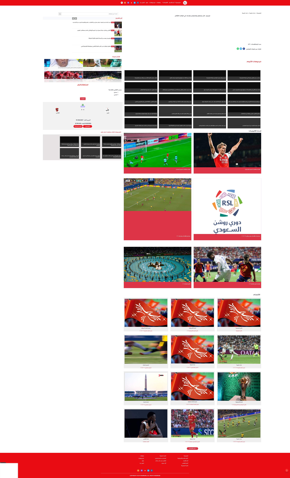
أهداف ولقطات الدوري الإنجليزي (252, 169)
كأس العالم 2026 (186, 283)
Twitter (241, 49)
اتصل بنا (142, 2)
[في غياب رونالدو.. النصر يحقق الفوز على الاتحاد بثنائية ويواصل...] (210, 124)
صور (147, 2)
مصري (116, 92)
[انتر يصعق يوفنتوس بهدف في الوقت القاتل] (210, 112)
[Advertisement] (201, 55)
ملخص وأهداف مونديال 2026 (183, 236)
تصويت (83, 98)
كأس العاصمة (239, 328)
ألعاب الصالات (146, 441)
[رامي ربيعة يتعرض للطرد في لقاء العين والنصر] (175, 112)
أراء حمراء (163, 463)
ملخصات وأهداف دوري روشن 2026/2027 (251, 236)
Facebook (244, 49)
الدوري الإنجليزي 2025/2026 (192, 367)
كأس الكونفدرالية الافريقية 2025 (239, 404)
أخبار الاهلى (185, 463)
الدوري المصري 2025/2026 (145, 367)
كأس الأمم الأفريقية (183, 458)
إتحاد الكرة (145, 402)
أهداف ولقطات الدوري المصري (183, 169)
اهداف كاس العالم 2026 (254, 283)
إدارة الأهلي (146, 439)
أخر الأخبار (171, 2)
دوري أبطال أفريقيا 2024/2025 (192, 404)
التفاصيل (87, 126)
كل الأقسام (192, 448)
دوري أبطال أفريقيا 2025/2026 (146, 330)
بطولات (158, 2)
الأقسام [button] (165, 2)
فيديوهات (152, 2)
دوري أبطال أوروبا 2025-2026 (239, 367)
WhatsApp (238, 49)
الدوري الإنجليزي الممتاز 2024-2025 (192, 441)
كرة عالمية (252, 13)
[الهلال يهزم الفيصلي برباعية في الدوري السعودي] (90, 154)
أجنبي (116, 94)
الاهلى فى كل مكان (160, 460)
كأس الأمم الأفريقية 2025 (192, 330)
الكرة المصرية (184, 465)
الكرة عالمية (163, 456)
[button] (73, 18)
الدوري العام (146, 365)
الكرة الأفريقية (192, 328)
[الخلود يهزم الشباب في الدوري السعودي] (244, 124)
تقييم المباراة (78, 126)
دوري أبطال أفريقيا (145, 328)
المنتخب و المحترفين (160, 458)
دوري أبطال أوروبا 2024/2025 (239, 441)
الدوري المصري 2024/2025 (146, 404)
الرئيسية (177, 2)
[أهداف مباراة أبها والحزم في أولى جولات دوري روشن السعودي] (69, 154)
